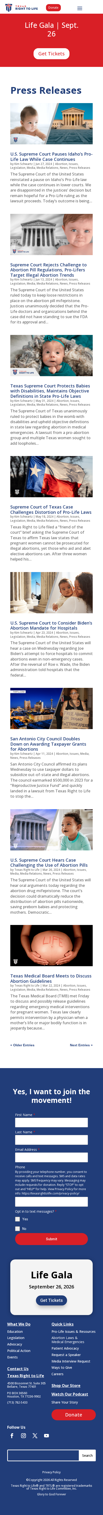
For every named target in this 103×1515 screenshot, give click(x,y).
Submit (51, 1239)
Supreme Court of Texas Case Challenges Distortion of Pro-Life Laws (51, 509)
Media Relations (47, 168)
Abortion (61, 164)
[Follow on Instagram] (23, 1435)
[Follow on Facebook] (12, 1435)
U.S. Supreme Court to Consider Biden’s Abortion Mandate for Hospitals (51, 625)
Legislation (17, 168)
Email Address (27, 1149)
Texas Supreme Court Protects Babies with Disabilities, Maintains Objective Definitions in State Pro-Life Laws (50, 391)
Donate (53, 8)
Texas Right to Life (27, 870)
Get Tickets (51, 53)
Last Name (25, 1132)
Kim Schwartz (23, 164)
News (64, 168)
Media (31, 168)
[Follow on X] (35, 1435)
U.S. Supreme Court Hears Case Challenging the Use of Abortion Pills (49, 862)
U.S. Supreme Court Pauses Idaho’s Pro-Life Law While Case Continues (51, 156)
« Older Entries (22, 1045)
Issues (73, 164)
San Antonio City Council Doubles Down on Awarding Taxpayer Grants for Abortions (48, 744)
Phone (20, 1167)
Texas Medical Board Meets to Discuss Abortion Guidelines (51, 978)
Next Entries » (81, 1045)
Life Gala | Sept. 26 (52, 30)
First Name (25, 1114)
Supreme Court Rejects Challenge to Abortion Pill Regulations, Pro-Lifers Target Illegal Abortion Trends (48, 270)
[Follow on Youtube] (46, 1435)
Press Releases (79, 168)
